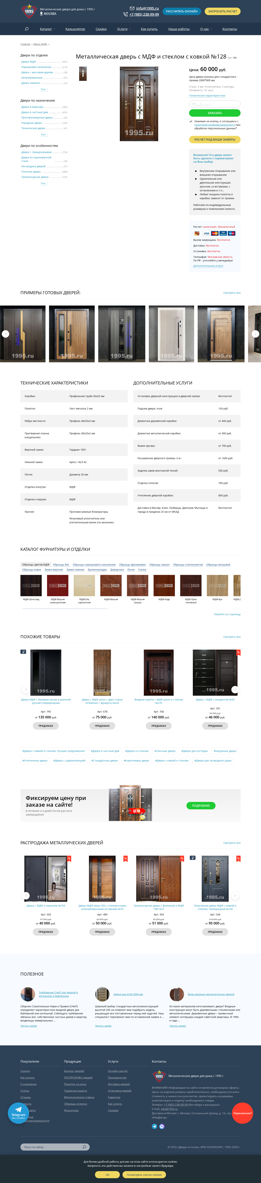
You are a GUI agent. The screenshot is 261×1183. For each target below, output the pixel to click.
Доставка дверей (119, 1084)
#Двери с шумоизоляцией (69, 760)
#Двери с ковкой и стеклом (171, 760)
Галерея (113, 1110)
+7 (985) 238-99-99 (144, 14)
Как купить (149, 29)
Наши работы (179, 29)
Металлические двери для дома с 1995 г (67, 9)
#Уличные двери (164, 751)
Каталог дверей (74, 1071)
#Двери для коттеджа (194, 751)
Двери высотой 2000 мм (128, 994)
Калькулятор (75, 29)
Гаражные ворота (75, 1090)
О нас (204, 29)
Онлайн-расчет (118, 1071)
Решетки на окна (75, 1084)
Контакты (229, 29)
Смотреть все (232, 292)
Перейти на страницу (227, 614)
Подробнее (201, 806)
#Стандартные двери (104, 760)
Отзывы (25, 1097)
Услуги (122, 29)
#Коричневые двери (136, 760)
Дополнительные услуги (208, 265)
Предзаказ (46, 725)
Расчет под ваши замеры (214, 140)
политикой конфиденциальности (214, 124)
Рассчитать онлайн (182, 11)
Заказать (215, 113)
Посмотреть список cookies (144, 1174)
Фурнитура (71, 1110)
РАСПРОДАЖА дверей (78, 1077)
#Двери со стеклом (136, 751)
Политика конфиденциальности (34, 1118)
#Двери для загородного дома (212, 760)
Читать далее (28, 1025)
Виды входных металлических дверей (211, 994)
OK (107, 1174)
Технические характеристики (207, 95)
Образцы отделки (75, 1104)
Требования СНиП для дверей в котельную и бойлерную (58, 994)
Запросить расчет (222, 11)
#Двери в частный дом (105, 751)
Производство (117, 1077)
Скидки (101, 29)
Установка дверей (119, 1090)
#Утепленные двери (34, 760)
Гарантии (114, 1097)
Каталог (46, 29)
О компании (28, 1084)
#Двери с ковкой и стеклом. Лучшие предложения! (53, 751)
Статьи (24, 1090)
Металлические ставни (79, 1097)
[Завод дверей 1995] (29, 11)
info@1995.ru (147, 8)
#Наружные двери (225, 751)
